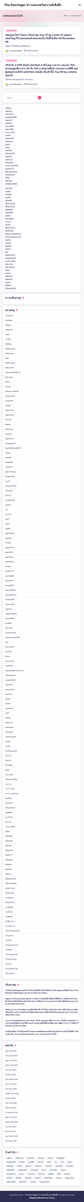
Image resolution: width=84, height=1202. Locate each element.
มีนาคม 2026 (10, 1074)
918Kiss (8, 344)
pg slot (8, 243)
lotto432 (9, 491)
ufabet (8, 718)
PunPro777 (9, 571)
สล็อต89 (8, 864)
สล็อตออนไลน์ (10, 288)
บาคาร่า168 (9, 132)
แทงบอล (8, 964)
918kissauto (10, 349)
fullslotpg (9, 141)
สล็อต (7, 177)
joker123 (8, 111)
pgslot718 (9, 547)
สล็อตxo (8, 285)
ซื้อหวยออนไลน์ (11, 171)
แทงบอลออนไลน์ (11, 30)
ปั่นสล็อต (8, 798)
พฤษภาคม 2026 (11, 1065)
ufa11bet (8, 694)
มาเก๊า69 (8, 817)
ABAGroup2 (10, 363)
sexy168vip (34, 1170)
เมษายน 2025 (10, 1127)
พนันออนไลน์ (10, 808)
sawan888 (9, 618)
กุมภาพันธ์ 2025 (11, 1136)
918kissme (9, 353)
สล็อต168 (8, 836)
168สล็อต (8, 320)
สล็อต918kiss (48, 1178)
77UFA (8, 339)
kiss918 (8, 246)
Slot (7, 642)
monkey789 (10, 500)
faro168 (8, 181)
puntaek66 (9, 576)
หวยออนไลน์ (10, 174)
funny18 (8, 434)
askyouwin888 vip (12, 372)
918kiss (8, 108)
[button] (39, 97)
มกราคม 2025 (11, 1141)
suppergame (10, 675)
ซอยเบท (8, 760)
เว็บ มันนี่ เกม (10, 926)
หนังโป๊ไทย (9, 231)
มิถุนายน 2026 (11, 1060)
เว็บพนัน (8, 940)
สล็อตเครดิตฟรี (10, 883)
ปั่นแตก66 (9, 162)
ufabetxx (9, 722)
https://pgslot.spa (13, 237)
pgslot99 (9, 552)
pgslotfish (9, 562)
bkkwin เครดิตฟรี (12, 391)
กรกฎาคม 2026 (11, 1056)
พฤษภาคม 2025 (11, 1122)
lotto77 (8, 495)
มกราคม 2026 (11, 1084)
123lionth (9, 315)
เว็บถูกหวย (9, 935)
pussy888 (9, 126)
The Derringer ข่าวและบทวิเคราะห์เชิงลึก (33, 5)
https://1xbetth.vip (13, 234)
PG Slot (8, 514)
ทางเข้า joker (10, 261)
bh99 (7, 382)
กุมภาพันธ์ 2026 (11, 1079)
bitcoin (8, 387)
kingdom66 (10, 476)
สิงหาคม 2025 (10, 1108)
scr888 (8, 623)
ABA (7, 358)
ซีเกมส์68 (8, 765)
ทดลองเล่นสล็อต (11, 779)
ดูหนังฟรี (8, 123)
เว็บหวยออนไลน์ (11, 954)
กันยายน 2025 (11, 1103)
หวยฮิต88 (9, 907)
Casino (8, 405)
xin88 (7, 741)
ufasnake (9, 732)
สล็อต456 (9, 841)
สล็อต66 (8, 200)
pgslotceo (9, 557)
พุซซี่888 (8, 812)
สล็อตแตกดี (9, 893)
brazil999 (9, 401)
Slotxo (8, 656)
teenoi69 (9, 685)
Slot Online (9, 647)
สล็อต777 (9, 855)
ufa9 (7, 713)
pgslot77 (9, 159)
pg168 (7, 191)
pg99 (7, 524)
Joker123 (9, 467)
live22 (7, 144)
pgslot (8, 135)
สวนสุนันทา (9, 898)
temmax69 (9, 689)
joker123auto (10, 472)
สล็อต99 (8, 869)
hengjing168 (10, 443)
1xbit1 (7, 334)
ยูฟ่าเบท (8, 822)
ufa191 (7, 699)
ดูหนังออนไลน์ (10, 258)
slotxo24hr (9, 661)
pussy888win (10, 595)
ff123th (8, 420)
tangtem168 (10, 680)
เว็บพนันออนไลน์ (11, 945)
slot (6, 252)
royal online (10, 604)
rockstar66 (10, 599)
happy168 (9, 439)
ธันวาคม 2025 (11, 1089)
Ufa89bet (9, 708)
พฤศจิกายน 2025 (12, 1093)
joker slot (9, 264)
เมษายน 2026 (10, 1070)
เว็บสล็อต (8, 950)
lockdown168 (10, 486)
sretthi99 (9, 666)
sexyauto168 (10, 633)
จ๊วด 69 (8, 756)
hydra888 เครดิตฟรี (13, 448)
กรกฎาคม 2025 (11, 1112)
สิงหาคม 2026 (10, 1051)
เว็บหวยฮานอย (10, 959)
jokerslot (8, 279)
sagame (8, 609)
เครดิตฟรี (8, 917)
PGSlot (8, 543)
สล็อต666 (9, 850)
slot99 (8, 197)
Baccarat (9, 377)
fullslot (8, 424)
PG (6, 510)
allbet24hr (9, 368)
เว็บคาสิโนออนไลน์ (12, 931)
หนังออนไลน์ (10, 153)
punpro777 (9, 168)
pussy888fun (10, 590)
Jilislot (7, 453)
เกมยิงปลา (9, 912)
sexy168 (8, 628)
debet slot (9, 410)
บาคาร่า (8, 222)
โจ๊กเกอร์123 (10, 267)
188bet (8, 325)
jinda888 (9, 462)
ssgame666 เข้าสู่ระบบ (14, 670)
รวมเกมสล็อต (10, 827)
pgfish (8, 528)
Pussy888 (9, 585)
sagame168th (11, 117)
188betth (9, 330)
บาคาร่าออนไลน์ (11, 165)
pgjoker (8, 538)
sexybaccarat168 (12, 637)
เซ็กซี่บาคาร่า (10, 921)
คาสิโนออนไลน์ (11, 751)
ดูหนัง (7, 147)
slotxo (7, 224)
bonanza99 (10, 396)
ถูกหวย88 (9, 775)
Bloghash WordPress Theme (42, 1198)
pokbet (8, 566)
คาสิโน (8, 746)
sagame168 (10, 1170)
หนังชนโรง (9, 114)
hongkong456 (11, 184)
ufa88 (7, 704)
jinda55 (8, 194)
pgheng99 (9, 138)
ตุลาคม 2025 (10, 1098)
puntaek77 (9, 580)
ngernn (8, 505)
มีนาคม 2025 (10, 1131)
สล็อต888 (9, 209)
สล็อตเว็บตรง (10, 203)
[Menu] (79, 5)
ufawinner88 (10, 737)
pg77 (7, 519)
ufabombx (9, 727)
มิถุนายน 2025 (11, 1117)
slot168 (8, 652)
